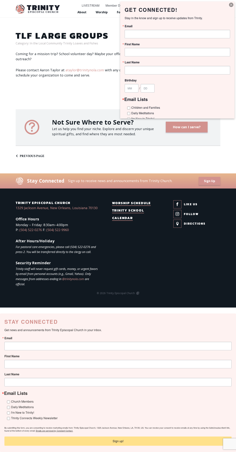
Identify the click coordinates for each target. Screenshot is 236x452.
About (81, 12)
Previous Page (32, 156)
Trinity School (128, 210)
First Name (12, 356)
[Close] (231, 5)
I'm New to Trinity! (22, 412)
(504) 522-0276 (30, 230)
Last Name (11, 374)
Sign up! (118, 441)
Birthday (131, 80)
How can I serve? (187, 127)
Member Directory (118, 6)
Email (8, 338)
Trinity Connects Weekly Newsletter (34, 418)
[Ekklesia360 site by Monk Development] (137, 293)
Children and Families (145, 107)
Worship (102, 12)
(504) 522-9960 (57, 230)
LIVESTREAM (91, 6)
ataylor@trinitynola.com (84, 70)
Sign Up (209, 181)
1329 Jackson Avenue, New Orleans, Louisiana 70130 (57, 208)
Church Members (22, 401)
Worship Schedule (131, 202)
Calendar (122, 217)
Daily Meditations (22, 407)
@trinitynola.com (73, 279)
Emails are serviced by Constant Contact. (54, 430)
